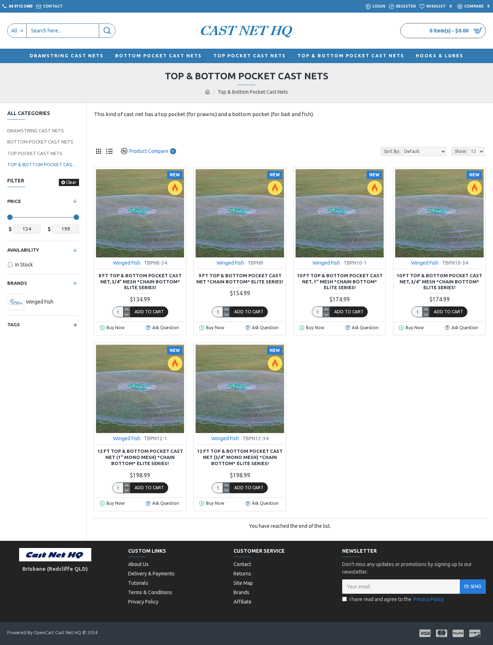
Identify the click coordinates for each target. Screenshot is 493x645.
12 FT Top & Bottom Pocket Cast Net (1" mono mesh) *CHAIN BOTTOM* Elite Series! (140, 457)
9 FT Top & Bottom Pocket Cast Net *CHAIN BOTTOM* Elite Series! (239, 278)
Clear (71, 182)
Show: (461, 151)
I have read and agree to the (396, 599)
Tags (13, 324)
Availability (23, 249)
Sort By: (392, 151)
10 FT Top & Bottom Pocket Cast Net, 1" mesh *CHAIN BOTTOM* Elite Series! (340, 281)
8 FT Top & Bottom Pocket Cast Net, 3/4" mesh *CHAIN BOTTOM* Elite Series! (140, 281)
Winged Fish (126, 263)
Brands (17, 283)
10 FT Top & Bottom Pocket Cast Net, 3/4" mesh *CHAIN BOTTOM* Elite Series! (439, 281)
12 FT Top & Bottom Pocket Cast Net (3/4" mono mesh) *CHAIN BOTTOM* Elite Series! (240, 457)
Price (14, 201)
